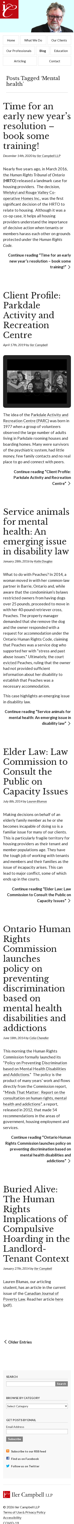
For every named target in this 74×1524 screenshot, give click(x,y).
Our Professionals (18, 51)
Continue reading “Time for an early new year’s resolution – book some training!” (39, 261)
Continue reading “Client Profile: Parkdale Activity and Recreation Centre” (42, 477)
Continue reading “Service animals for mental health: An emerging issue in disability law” (38, 717)
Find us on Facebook (24, 1458)
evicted (9, 662)
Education (61, 51)
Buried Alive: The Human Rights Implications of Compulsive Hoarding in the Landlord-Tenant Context (36, 1224)
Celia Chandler (39, 1038)
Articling (20, 61)
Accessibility (12, 1517)
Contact (54, 61)
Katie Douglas (43, 561)
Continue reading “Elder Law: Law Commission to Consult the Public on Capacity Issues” (39, 894)
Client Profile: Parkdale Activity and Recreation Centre (32, 315)
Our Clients (59, 40)
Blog (42, 51)
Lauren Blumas (37, 801)
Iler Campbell (39, 345)
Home (11, 40)
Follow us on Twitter (24, 1466)
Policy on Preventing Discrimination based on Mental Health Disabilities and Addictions (35, 1068)
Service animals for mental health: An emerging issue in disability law (36, 532)
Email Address (15, 1427)
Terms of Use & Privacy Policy (24, 1512)
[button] (27, 392)
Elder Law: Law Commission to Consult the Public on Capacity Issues (35, 772)
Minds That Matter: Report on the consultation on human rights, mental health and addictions (35, 1098)
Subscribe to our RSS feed (28, 1451)
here (59, 1299)
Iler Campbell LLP (48, 156)
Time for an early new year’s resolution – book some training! (37, 126)
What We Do (33, 40)
